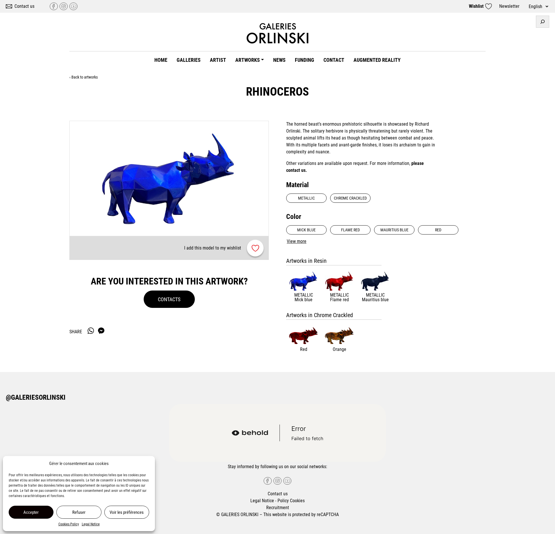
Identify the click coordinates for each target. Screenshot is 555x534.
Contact (333, 60)
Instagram (64, 6)
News (279, 60)
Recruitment (277, 507)
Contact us (24, 6)
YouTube (73, 6)
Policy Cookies (291, 500)
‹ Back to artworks (83, 77)
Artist (218, 60)
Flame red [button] (350, 230)
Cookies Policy (68, 524)
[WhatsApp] (91, 331)
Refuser (79, 512)
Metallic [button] (306, 198)
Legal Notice (91, 524)
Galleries (189, 60)
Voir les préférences (127, 512)
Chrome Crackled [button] (350, 198)
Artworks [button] (247, 60)
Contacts (169, 299)
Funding (304, 60)
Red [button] (438, 230)
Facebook (54, 6)
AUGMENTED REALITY (377, 60)
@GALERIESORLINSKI (36, 397)
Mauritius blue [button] (394, 230)
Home (160, 60)
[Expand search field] (542, 22)
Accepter (31, 512)
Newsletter (509, 6)
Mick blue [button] (306, 230)
